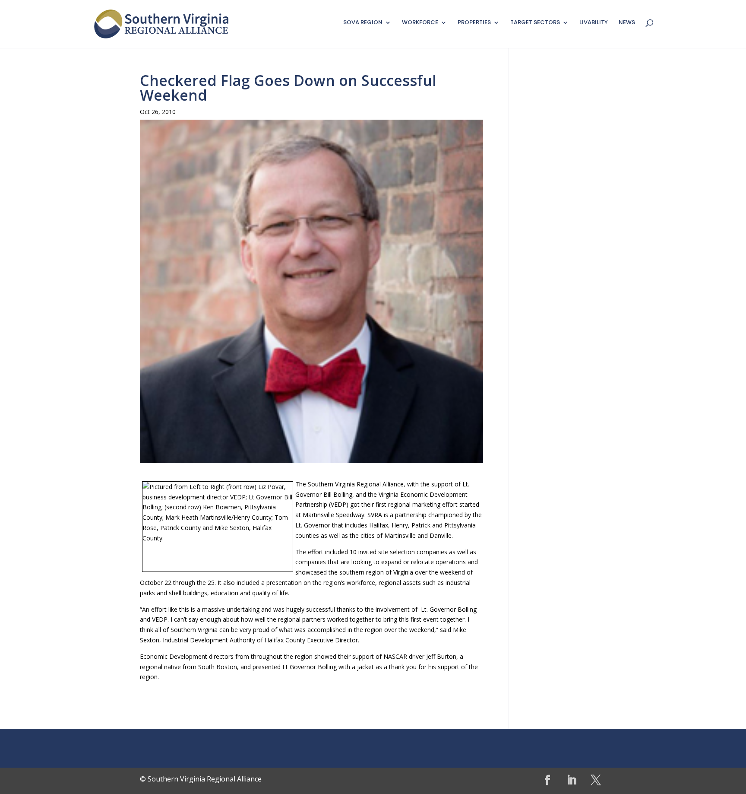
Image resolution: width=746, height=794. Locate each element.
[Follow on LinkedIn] (571, 780)
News (627, 22)
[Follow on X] (595, 780)
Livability (593, 22)
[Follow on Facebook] (547, 780)
